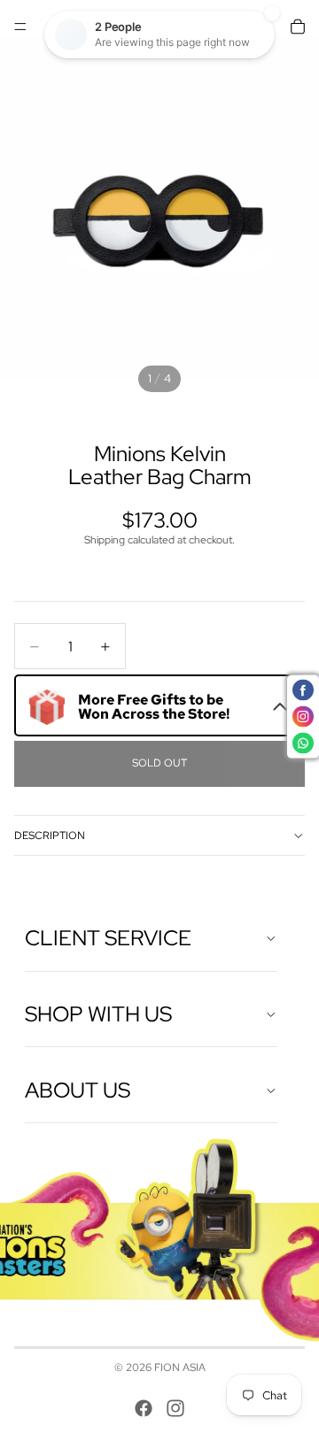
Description (49, 835)
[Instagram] (175, 1408)
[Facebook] (143, 1408)
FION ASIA (180, 1367)
